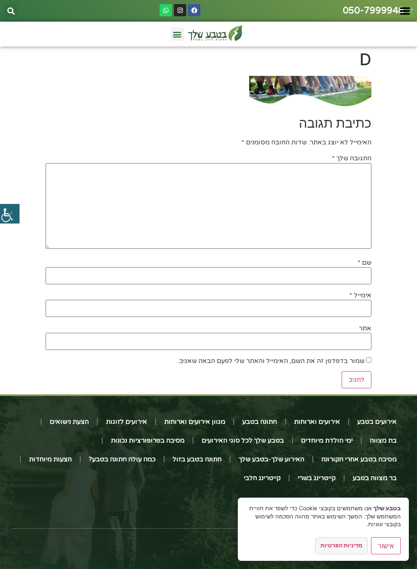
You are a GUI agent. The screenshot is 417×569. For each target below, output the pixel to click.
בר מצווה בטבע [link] (375, 478)
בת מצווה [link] (383, 440)
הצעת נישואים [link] (69, 422)
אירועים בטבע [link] (377, 422)
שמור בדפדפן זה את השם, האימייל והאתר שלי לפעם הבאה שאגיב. (271, 361)
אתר (365, 328)
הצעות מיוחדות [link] (50, 459)
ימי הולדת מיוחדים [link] (327, 440)
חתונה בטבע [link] (259, 422)
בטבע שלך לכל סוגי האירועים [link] (243, 440)
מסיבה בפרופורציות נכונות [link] (147, 440)
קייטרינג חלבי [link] (262, 478)
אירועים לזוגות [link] (126, 422)
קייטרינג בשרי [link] (317, 478)
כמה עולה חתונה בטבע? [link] (122, 459)
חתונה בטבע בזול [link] (197, 459)
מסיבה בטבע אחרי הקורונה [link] (359, 459)
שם (364, 262)
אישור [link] (386, 546)
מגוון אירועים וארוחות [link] (194, 422)
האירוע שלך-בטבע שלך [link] (271, 459)
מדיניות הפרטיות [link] (341, 545)
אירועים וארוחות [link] (317, 422)
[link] (10, 214)
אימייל (360, 295)
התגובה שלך (351, 158)
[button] (11, 11)
